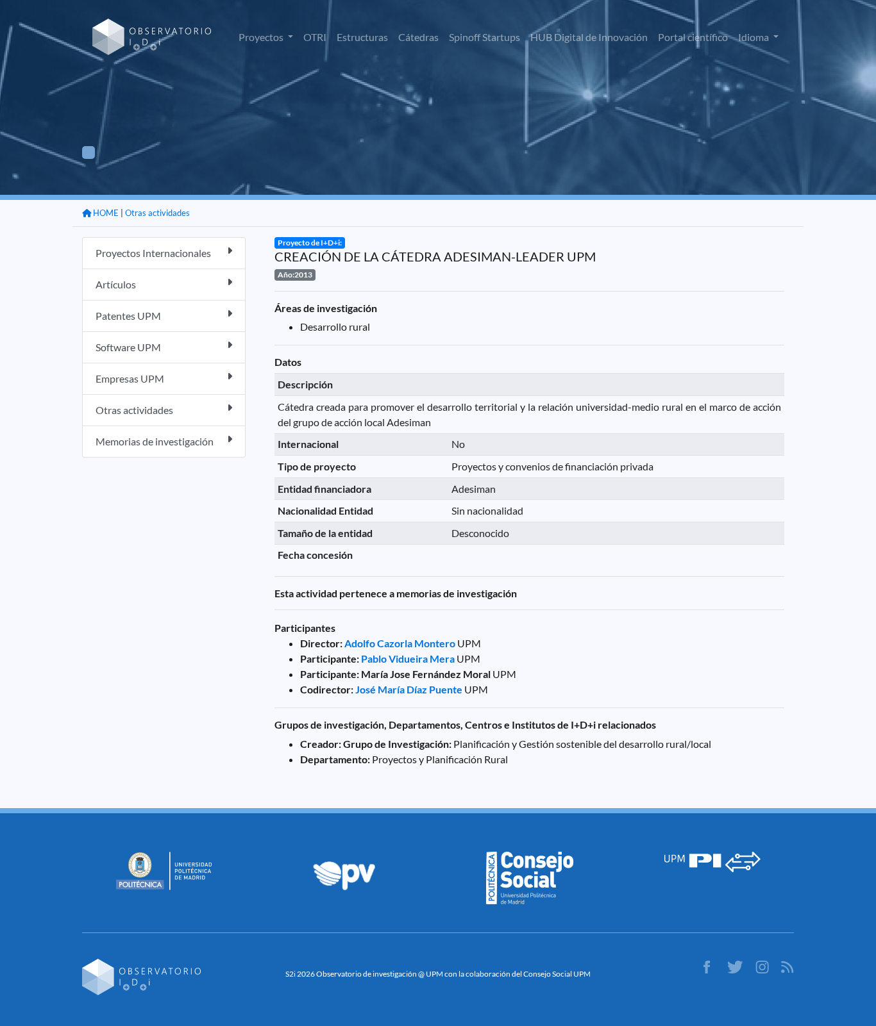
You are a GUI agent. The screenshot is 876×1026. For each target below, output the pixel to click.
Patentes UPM (128, 316)
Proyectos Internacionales (153, 253)
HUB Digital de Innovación (589, 37)
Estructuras (362, 37)
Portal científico (693, 37)
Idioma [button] (754, 37)
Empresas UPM (130, 378)
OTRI (314, 37)
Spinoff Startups (484, 37)
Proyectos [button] (262, 37)
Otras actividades (157, 213)
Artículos (116, 284)
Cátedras (418, 37)
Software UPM (128, 347)
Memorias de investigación (155, 441)
